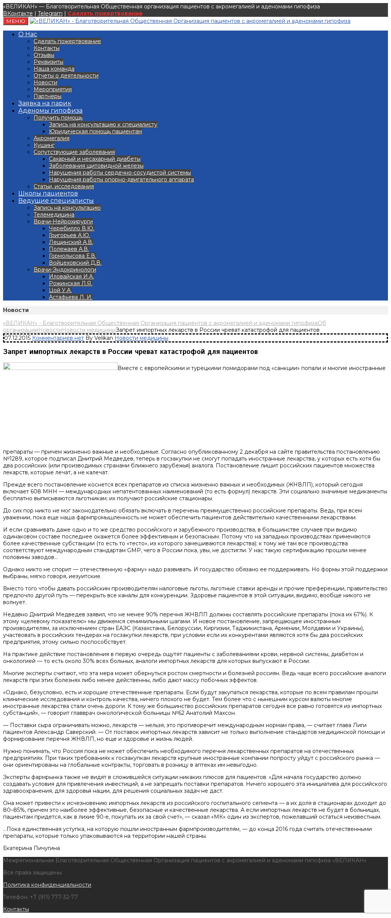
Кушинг (44, 145)
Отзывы (44, 55)
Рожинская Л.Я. (70, 283)
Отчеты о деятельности (66, 75)
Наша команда (54, 68)
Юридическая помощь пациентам (95, 131)
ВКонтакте (18, 13)
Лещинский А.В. (71, 242)
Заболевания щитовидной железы (96, 165)
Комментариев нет (58, 338)
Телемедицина (54, 214)
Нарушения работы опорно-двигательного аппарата (121, 179)
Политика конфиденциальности (47, 884)
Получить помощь (58, 117)
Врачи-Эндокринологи (65, 269)
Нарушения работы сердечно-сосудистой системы (120, 172)
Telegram (50, 13)
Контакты (47, 48)
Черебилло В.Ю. (71, 228)
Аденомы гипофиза (50, 110)
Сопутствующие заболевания (74, 152)
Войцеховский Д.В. (75, 262)
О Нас (27, 34)
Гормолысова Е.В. (72, 255)
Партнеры (47, 96)
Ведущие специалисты (56, 200)
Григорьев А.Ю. (69, 235)
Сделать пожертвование (105, 13)
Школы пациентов (48, 193)
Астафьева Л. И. (70, 297)
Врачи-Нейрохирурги (63, 221)
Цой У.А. (60, 290)
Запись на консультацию (67, 207)
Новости (45, 82)
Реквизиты (48, 61)
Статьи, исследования (64, 186)
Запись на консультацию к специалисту (103, 124)
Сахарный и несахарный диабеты (95, 158)
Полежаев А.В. (69, 249)
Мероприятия (53, 89)
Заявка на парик (44, 103)
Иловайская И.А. (71, 276)
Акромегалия (51, 138)
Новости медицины (141, 338)
